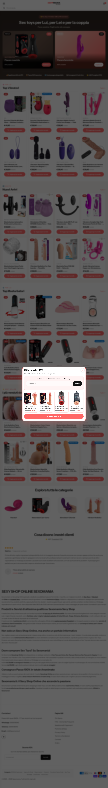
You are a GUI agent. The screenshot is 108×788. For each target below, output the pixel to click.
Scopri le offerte (54, 416)
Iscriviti (77, 383)
